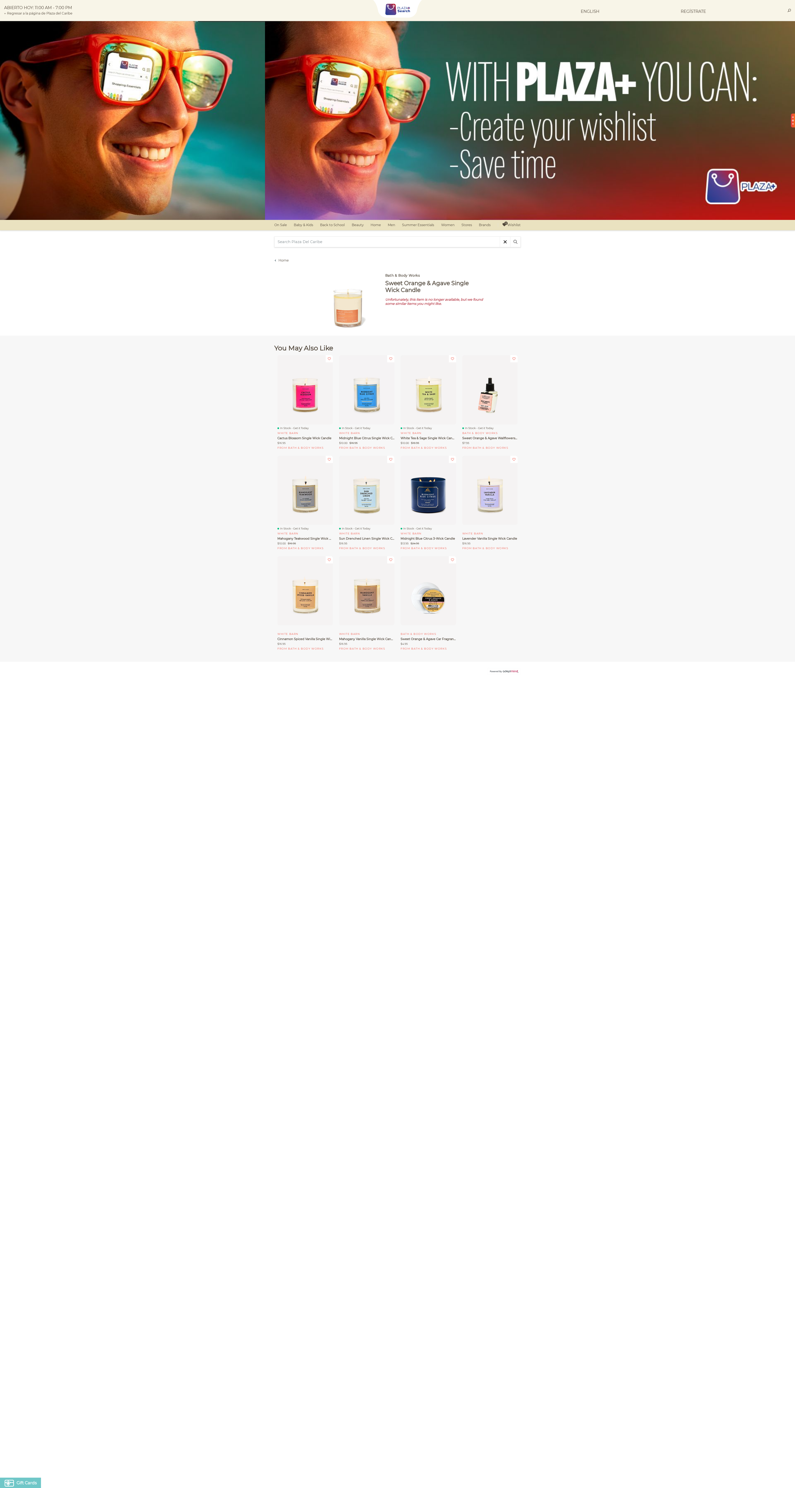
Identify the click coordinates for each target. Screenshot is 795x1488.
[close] (473, 689)
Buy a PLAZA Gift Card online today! (434, 774)
